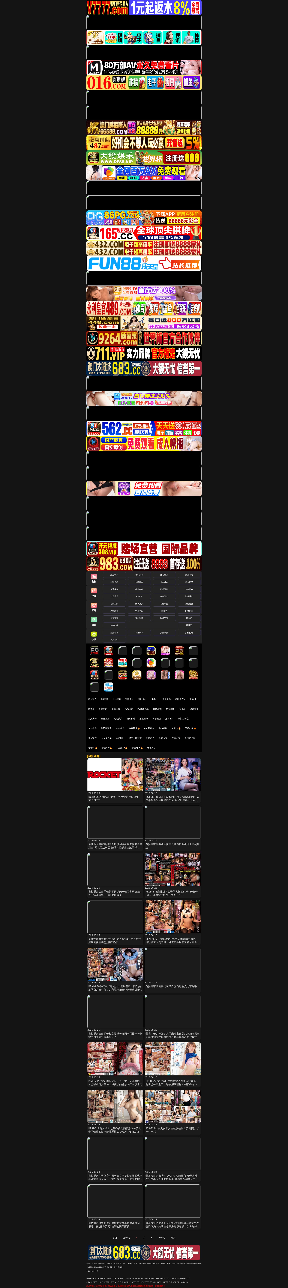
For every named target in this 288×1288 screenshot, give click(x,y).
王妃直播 (105, 718)
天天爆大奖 (106, 738)
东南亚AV (189, 589)
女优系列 (139, 603)
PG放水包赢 (143, 708)
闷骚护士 (189, 610)
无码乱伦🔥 (190, 728)
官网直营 (129, 699)
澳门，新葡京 (135, 738)
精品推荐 (114, 574)
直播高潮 (157, 708)
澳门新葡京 (183, 718)
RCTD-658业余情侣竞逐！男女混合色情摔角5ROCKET (113, 798)
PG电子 (154, 699)
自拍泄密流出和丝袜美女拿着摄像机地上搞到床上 (173, 845)
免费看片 (150, 738)
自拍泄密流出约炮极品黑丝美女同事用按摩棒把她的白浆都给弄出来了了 (115, 1035)
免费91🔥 (93, 747)
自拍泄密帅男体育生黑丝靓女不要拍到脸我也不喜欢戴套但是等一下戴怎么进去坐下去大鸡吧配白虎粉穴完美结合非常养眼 (115, 1179)
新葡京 (91, 708)
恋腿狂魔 (189, 603)
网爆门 (189, 618)
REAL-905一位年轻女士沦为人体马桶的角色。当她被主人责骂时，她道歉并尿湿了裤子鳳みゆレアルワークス (173, 942)
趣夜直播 (144, 718)
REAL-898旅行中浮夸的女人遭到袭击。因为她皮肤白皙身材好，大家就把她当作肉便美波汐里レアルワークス (115, 989)
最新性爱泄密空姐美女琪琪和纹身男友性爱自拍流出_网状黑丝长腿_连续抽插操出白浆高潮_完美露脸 (115, 847)
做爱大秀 (163, 738)
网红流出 (164, 596)
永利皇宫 (120, 728)
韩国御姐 (139, 589)
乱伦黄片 (118, 718)
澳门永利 (142, 699)
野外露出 (189, 596)
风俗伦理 (189, 632)
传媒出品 (114, 625)
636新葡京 (149, 728)
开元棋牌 (116, 699)
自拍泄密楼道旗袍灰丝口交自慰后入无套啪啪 (171, 986)
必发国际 (169, 718)
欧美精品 (164, 574)
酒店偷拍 (194, 708)
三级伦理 (114, 582)
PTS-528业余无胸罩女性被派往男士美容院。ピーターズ (172, 1130)
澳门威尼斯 (189, 738)
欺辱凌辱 (114, 596)
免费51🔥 (176, 728)
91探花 (139, 596)
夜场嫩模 (156, 718)
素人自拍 (189, 582)
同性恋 (189, 625)
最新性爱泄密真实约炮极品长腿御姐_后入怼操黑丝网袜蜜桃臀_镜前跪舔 (114, 940)
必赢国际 (116, 708)
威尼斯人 (92, 699)
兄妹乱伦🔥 (122, 747)
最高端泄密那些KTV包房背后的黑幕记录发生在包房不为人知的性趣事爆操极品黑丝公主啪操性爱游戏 (173, 1226)
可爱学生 (164, 603)
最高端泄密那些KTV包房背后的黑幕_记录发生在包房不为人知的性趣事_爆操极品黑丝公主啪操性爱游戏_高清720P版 (172, 1179)
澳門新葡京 (106, 728)
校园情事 (139, 632)
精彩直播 (170, 708)
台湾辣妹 (114, 589)
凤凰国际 (129, 708)
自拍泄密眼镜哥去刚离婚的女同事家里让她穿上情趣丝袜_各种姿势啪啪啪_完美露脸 (115, 1224)
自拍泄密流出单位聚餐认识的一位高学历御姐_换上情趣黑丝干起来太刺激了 (114, 893)
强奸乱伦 (139, 574)
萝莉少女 (189, 574)
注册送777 (180, 699)
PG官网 (104, 699)
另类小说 (114, 639)
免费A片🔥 (107, 747)
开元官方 (92, 738)
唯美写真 (164, 618)
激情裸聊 (163, 728)
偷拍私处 (131, 718)
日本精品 (139, 582)
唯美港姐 (164, 589)
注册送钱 (166, 699)
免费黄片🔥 (137, 747)
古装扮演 (114, 603)
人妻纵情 (164, 632)
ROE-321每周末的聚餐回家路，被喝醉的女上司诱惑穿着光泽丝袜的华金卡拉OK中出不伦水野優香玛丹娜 (173, 800)
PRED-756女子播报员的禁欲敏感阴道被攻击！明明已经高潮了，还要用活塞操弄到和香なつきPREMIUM (173, 1084)
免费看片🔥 (134, 728)
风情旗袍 (114, 610)
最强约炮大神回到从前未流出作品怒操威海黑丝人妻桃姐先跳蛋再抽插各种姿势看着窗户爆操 (173, 1035)
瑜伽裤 (164, 610)
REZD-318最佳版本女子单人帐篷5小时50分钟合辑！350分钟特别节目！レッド (172, 893)
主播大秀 (92, 718)
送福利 (192, 699)
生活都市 (114, 632)
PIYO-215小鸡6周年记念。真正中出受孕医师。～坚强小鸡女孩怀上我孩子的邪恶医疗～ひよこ (115, 1082)
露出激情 (139, 618)
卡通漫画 (114, 618)
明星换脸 (139, 610)
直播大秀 (176, 738)
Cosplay (164, 582)
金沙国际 (120, 738)
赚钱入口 (151, 747)
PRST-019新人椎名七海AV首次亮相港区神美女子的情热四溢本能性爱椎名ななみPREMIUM (114, 1130)
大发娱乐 (92, 728)
